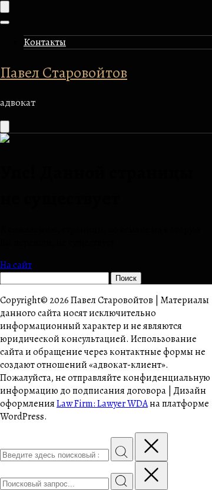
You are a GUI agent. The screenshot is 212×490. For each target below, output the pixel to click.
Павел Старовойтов (63, 72)
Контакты (45, 42)
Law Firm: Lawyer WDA (102, 403)
